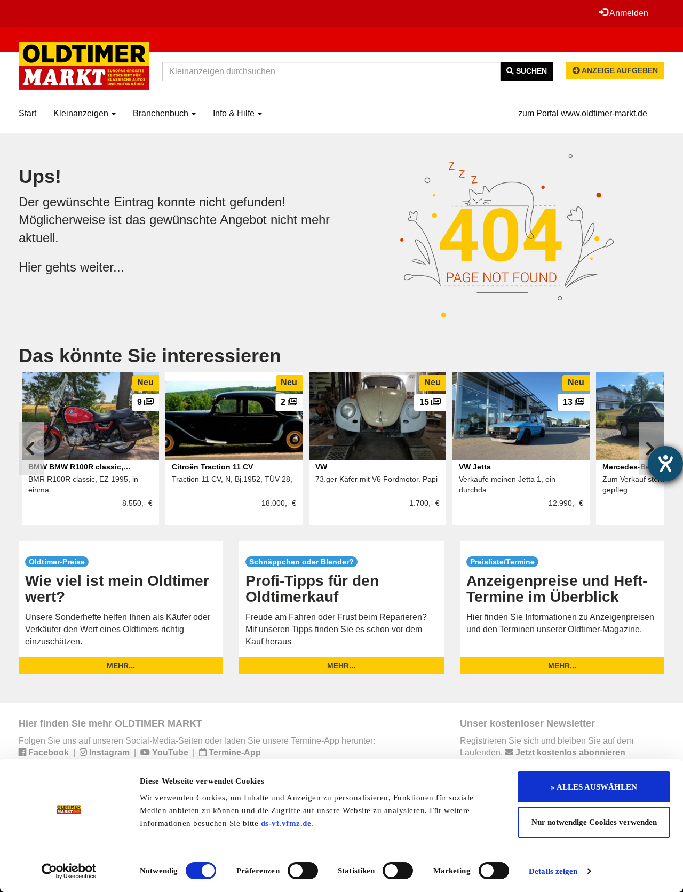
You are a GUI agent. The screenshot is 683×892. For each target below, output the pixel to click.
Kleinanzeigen (81, 113)
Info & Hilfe (235, 113)
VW (321, 467)
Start (27, 113)
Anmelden (628, 13)
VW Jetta (475, 467)
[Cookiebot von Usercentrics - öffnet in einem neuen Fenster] (69, 871)
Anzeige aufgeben (619, 70)
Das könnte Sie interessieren (150, 356)
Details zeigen (553, 871)
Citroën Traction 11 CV (212, 467)
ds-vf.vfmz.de (286, 823)
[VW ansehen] (377, 416)
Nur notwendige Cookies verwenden (594, 822)
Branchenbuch (161, 113)
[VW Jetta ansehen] (521, 416)
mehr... (121, 666)
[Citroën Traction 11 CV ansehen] (234, 416)
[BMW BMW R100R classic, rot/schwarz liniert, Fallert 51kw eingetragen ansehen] (90, 416)
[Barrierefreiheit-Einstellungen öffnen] (665, 463)
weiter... (102, 267)
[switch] (303, 870)
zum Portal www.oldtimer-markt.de (582, 113)
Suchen (530, 71)
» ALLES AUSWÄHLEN (594, 787)
